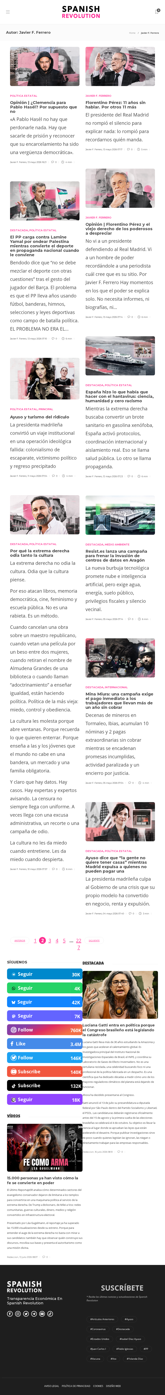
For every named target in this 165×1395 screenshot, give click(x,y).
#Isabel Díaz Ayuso (130, 1339)
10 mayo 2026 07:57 (37, 869)
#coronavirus (98, 1329)
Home (132, 32)
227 (78, 940)
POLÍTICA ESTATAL (23, 95)
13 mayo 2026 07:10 (37, 338)
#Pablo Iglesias (124, 1349)
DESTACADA (19, 230)
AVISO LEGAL (51, 1386)
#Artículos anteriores (102, 1319)
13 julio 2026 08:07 (28, 1257)
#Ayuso (129, 1319)
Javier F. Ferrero (18, 162)
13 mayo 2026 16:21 (37, 162)
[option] (120, 1062)
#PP (146, 1349)
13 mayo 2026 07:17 (112, 149)
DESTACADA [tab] (93, 962)
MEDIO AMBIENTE (117, 544)
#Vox (113, 1358)
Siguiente (94, 940)
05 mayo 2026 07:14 (113, 619)
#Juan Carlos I (98, 1349)
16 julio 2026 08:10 (104, 1151)
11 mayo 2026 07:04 (37, 476)
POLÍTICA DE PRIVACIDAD (76, 1386)
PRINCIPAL (46, 409)
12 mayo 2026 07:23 (113, 476)
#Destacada (123, 1329)
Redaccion (88, 1151)
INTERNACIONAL (116, 687)
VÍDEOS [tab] (13, 1115)
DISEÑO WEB (113, 1386)
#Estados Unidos (99, 1339)
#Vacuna (95, 1358)
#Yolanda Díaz (135, 1358)
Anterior (19, 940)
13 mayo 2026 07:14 (113, 317)
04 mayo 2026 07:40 (113, 913)
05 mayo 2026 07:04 (113, 783)
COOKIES (98, 1386)
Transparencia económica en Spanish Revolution (34, 1300)
